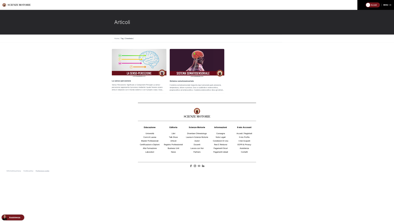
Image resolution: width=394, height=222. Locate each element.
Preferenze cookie (42, 171)
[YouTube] (199, 166)
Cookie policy (28, 171)
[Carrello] (362, 5)
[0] (362, 5)
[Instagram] (195, 166)
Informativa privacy (14, 171)
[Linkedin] (203, 166)
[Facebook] (191, 166)
